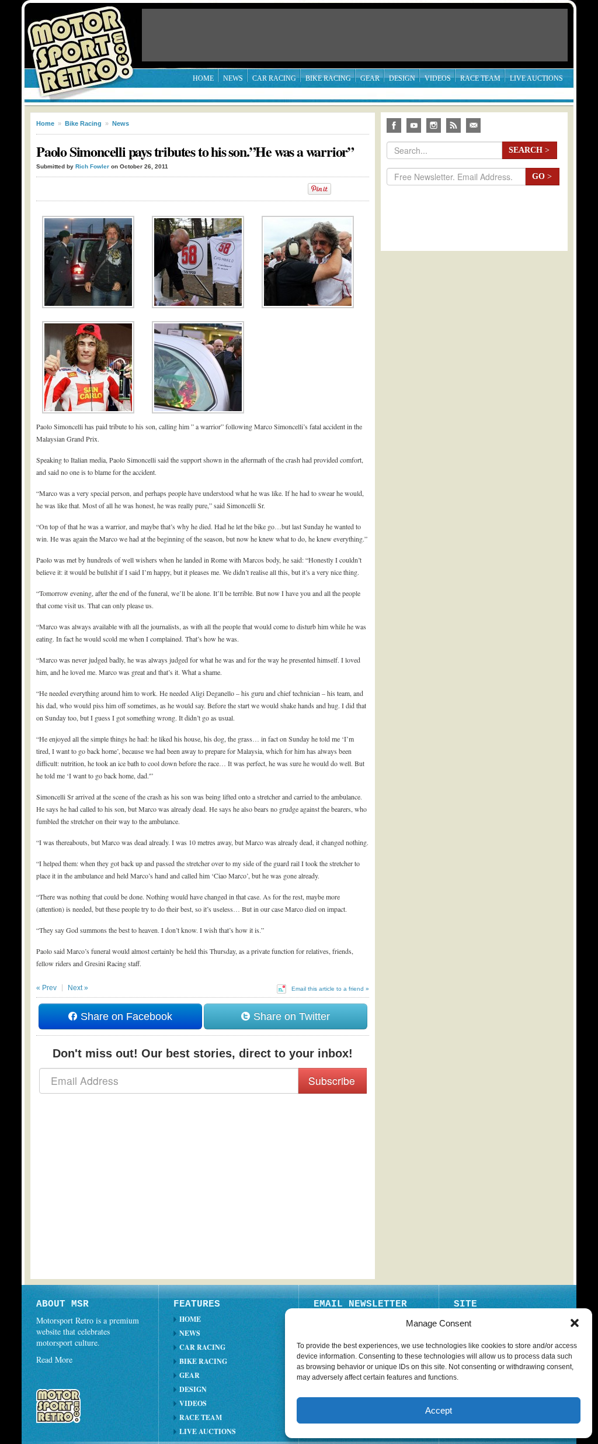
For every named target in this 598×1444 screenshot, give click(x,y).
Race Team (480, 78)
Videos (438, 78)
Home (203, 78)
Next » (78, 988)
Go (542, 176)
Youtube (413, 125)
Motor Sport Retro (85, 42)
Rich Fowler (92, 166)
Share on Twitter (290, 1016)
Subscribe (331, 1080)
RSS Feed (453, 125)
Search (529, 150)
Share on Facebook (125, 1016)
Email (473, 125)
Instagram (433, 125)
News (233, 78)
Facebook (394, 125)
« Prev (46, 988)
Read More (54, 1359)
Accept (438, 1410)
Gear (370, 78)
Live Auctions (536, 78)
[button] (574, 1323)
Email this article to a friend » (330, 988)
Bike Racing (328, 78)
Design (402, 78)
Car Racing (274, 78)
